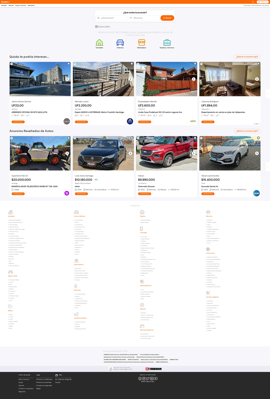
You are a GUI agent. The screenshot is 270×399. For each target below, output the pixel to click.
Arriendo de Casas (14, 236)
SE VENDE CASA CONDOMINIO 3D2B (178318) (115, 359)
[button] (67, 79)
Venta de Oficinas (13, 227)
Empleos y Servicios (20, 5)
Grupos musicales (145, 296)
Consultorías (210, 314)
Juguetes (77, 326)
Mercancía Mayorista (146, 330)
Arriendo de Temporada (15, 245)
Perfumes (11, 323)
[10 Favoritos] (75, 64)
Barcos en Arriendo (80, 270)
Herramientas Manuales (213, 266)
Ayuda (21, 382)
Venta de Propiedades (15, 220)
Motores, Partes (79, 245)
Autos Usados (79, 220)
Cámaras (143, 241)
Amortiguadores (79, 231)
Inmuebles (4, 5)
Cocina (11, 282)
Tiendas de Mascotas (212, 229)
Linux (142, 255)
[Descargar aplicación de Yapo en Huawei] (147, 369)
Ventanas (11, 298)
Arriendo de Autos (80, 227)
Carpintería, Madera (212, 257)
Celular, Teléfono (145, 243)
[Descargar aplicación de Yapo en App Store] (152, 369)
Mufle (76, 243)
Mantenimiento (211, 284)
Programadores (211, 319)
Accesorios (78, 229)
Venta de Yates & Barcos (81, 277)
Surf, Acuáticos (145, 319)
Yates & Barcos (79, 264)
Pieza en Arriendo (13, 254)
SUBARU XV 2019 (174, 359)
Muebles (11, 289)
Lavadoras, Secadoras (147, 270)
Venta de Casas (13, 224)
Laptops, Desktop (146, 252)
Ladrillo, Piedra (211, 275)
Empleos (142, 216)
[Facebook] (140, 379)
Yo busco (77, 280)
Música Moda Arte (145, 285)
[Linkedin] (152, 379)
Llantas (77, 249)
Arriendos (11, 234)
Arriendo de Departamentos (16, 238)
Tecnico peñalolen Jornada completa (149, 354)
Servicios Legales (211, 328)
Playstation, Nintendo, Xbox (148, 259)
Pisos (10, 284)
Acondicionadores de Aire (148, 268)
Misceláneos (210, 261)
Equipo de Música (79, 240)
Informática (144, 245)
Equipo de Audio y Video (147, 248)
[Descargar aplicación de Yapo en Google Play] (158, 369)
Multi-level (210, 303)
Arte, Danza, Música (80, 294)
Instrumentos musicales (147, 292)
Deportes (143, 309)
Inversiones (210, 301)
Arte (142, 289)
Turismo (209, 330)
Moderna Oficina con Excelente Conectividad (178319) (150, 357)
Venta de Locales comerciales (17, 229)
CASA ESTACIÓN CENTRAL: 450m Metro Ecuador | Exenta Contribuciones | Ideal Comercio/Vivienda (128, 362)
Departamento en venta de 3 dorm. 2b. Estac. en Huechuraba (119, 357)
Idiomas (77, 296)
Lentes (11, 319)
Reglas (38, 389)
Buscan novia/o (211, 231)
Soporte (21, 385)
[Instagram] (144, 379)
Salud (208, 326)
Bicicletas (143, 313)
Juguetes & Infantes (80, 318)
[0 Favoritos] (11, 64)
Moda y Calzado (13, 321)
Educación (77, 290)
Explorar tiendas (247, 5)
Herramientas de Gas (212, 268)
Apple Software (145, 239)
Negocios (11, 263)
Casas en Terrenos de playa (16, 252)
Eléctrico (209, 273)
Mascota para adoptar (213, 238)
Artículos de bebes (80, 322)
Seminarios (78, 305)
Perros (209, 236)
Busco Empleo (145, 222)
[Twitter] (148, 379)
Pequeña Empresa (212, 308)
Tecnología (143, 233)
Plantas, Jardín (13, 286)
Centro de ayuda (265, 5)
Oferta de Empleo (145, 220)
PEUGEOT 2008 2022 (133, 359)
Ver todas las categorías (63, 379)
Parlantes (143, 257)
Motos (77, 222)
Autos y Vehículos (79, 216)
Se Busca (77, 252)
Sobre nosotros (24, 379)
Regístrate (22, 392)
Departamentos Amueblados (16, 247)
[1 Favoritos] (11, 138)
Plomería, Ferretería (212, 277)
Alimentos (209, 220)
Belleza (10, 310)
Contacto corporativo (26, 389)
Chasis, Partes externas (81, 236)
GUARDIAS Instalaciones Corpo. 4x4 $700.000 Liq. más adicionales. (121, 354)
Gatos (209, 224)
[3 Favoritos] (138, 64)
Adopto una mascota (212, 240)
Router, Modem (145, 261)
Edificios (11, 256)
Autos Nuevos (79, 224)
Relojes (11, 326)
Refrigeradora (144, 273)
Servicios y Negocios (212, 297)
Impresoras (144, 250)
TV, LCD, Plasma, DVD (146, 264)
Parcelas (11, 259)
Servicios (209, 280)
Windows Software (146, 266)
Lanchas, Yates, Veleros (81, 275)
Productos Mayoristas (213, 305)
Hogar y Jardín (12, 276)
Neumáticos (78, 247)
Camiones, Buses (79, 234)
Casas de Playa (13, 249)
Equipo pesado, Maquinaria (82, 238)
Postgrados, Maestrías (81, 303)
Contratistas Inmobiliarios (213, 259)
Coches (77, 324)
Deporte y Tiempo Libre (147, 315)
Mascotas (209, 216)
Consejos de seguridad (256, 5)
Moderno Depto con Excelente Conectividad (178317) (154, 359)
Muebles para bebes (80, 329)
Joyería (11, 317)
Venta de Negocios (212, 312)
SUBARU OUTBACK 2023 (162, 362)
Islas (10, 261)
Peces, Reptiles (211, 234)
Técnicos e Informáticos (81, 301)
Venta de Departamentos (15, 222)
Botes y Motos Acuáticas (81, 273)
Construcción (210, 253)
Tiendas (57, 382)
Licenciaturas (78, 298)
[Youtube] (156, 379)
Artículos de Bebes (14, 280)
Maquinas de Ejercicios (147, 317)
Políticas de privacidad (43, 382)
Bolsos (11, 314)
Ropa (10, 328)
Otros (10, 300)
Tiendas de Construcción (213, 286)
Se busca (11, 293)
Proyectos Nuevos (14, 265)
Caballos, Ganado (211, 222)
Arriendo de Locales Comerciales (17, 243)
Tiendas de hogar (13, 296)
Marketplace (31, 5)
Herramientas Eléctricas (213, 264)
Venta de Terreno (13, 231)
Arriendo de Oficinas (14, 240)
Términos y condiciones (44, 379)
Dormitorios (12, 291)
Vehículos (11, 5)
